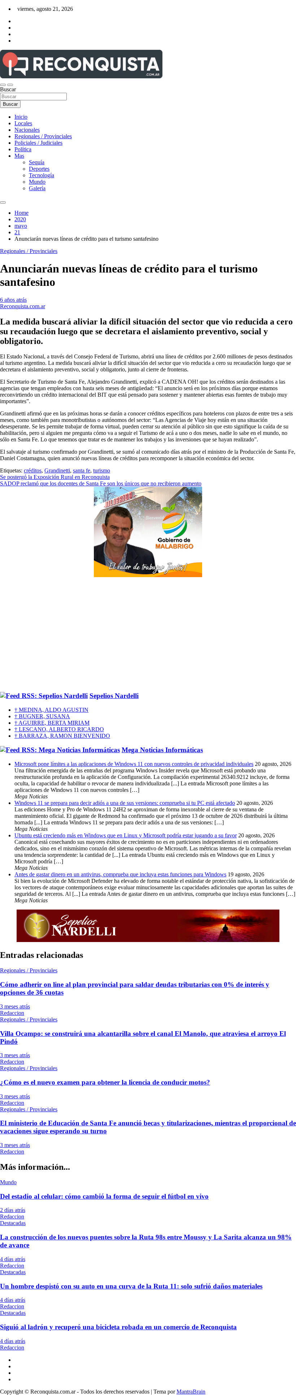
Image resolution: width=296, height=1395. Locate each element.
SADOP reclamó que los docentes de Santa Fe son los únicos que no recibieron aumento (100, 483)
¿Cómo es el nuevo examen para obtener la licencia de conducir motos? (105, 1082)
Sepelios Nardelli (114, 695)
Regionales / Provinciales (43, 136)
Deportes (39, 169)
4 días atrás (12, 1259)
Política (22, 149)
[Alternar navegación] (3, 85)
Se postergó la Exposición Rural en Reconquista (55, 477)
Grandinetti (57, 470)
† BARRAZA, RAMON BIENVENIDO (62, 736)
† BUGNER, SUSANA (42, 716)
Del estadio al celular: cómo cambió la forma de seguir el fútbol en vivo (104, 1196)
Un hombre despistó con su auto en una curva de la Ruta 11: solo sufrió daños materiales (131, 1286)
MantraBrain (191, 1392)
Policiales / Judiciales (38, 143)
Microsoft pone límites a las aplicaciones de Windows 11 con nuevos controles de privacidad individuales (133, 764)
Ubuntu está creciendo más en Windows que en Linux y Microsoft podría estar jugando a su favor (125, 835)
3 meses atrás (15, 1006)
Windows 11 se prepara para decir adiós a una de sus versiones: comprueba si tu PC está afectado (124, 803)
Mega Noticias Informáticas (162, 750)
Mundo (37, 182)
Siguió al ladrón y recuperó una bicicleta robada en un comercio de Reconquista (118, 1327)
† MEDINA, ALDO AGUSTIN (51, 710)
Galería (37, 188)
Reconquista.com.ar (22, 306)
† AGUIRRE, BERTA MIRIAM (52, 723)
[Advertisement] (148, 634)
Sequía (36, 162)
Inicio (20, 117)
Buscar (8, 89)
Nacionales (27, 130)
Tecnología (41, 175)
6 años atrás (13, 300)
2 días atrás (12, 1210)
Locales (23, 123)
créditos (33, 470)
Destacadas (13, 1223)
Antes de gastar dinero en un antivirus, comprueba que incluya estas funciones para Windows (120, 874)
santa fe (81, 470)
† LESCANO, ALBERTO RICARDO (59, 729)
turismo (101, 470)
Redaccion (12, 1013)
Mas (19, 156)
